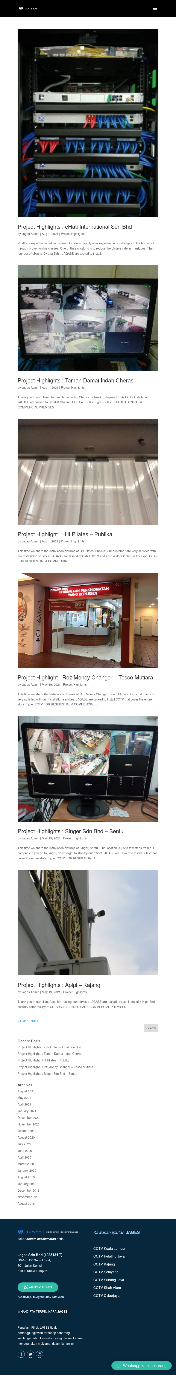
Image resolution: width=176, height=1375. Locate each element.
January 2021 (27, 1111)
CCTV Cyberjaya (106, 1295)
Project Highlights (73, 233)
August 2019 (26, 1177)
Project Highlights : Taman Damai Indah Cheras (76, 380)
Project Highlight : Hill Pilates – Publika (65, 534)
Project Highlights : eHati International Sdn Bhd (75, 226)
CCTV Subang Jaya (108, 1279)
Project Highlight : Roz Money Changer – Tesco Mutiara (85, 677)
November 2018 (28, 1197)
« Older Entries (28, 1021)
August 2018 (26, 1203)
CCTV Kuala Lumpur (109, 1248)
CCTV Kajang (104, 1264)
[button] (141, 1365)
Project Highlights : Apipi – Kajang (59, 984)
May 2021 (24, 1097)
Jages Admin (30, 233)
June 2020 (25, 1150)
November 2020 (28, 1124)
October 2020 (27, 1130)
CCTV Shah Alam (107, 1287)
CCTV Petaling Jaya (109, 1256)
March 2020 (26, 1164)
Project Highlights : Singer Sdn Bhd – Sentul (71, 831)
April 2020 (24, 1157)
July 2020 (24, 1144)
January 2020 (27, 1170)
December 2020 (28, 1117)
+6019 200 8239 (40, 1287)
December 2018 (28, 1190)
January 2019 (27, 1184)
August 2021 (26, 1091)
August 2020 (26, 1137)
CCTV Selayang (105, 1271)
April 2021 (24, 1104)
